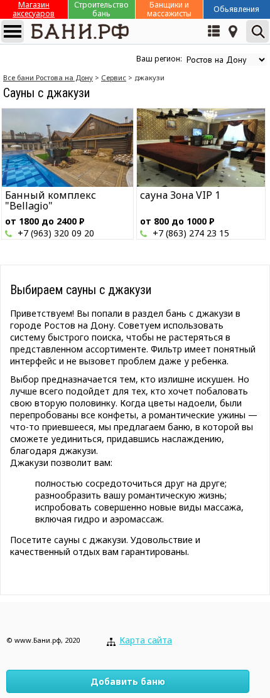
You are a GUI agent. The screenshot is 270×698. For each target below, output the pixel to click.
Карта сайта (145, 640)
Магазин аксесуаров (34, 9)
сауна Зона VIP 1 (180, 195)
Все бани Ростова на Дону (48, 77)
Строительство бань (101, 9)
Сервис (113, 77)
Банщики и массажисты (169, 9)
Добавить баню (127, 681)
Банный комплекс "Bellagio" (50, 200)
